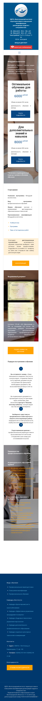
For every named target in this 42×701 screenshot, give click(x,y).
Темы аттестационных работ (19, 230)
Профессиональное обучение (19, 594)
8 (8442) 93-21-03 (21, 33)
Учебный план (14, 223)
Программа (14, 226)
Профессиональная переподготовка (21, 587)
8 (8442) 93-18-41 (21, 31)
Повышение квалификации (18, 590)
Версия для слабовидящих (22, 47)
